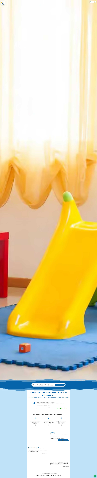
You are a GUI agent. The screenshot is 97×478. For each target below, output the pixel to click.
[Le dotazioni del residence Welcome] (35, 418)
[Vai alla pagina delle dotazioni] (35, 425)
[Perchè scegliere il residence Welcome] (48, 425)
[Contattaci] (61, 425)
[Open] (95, 2)
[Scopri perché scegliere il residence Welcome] (48, 418)
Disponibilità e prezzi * (63, 440)
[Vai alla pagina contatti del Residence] (61, 418)
